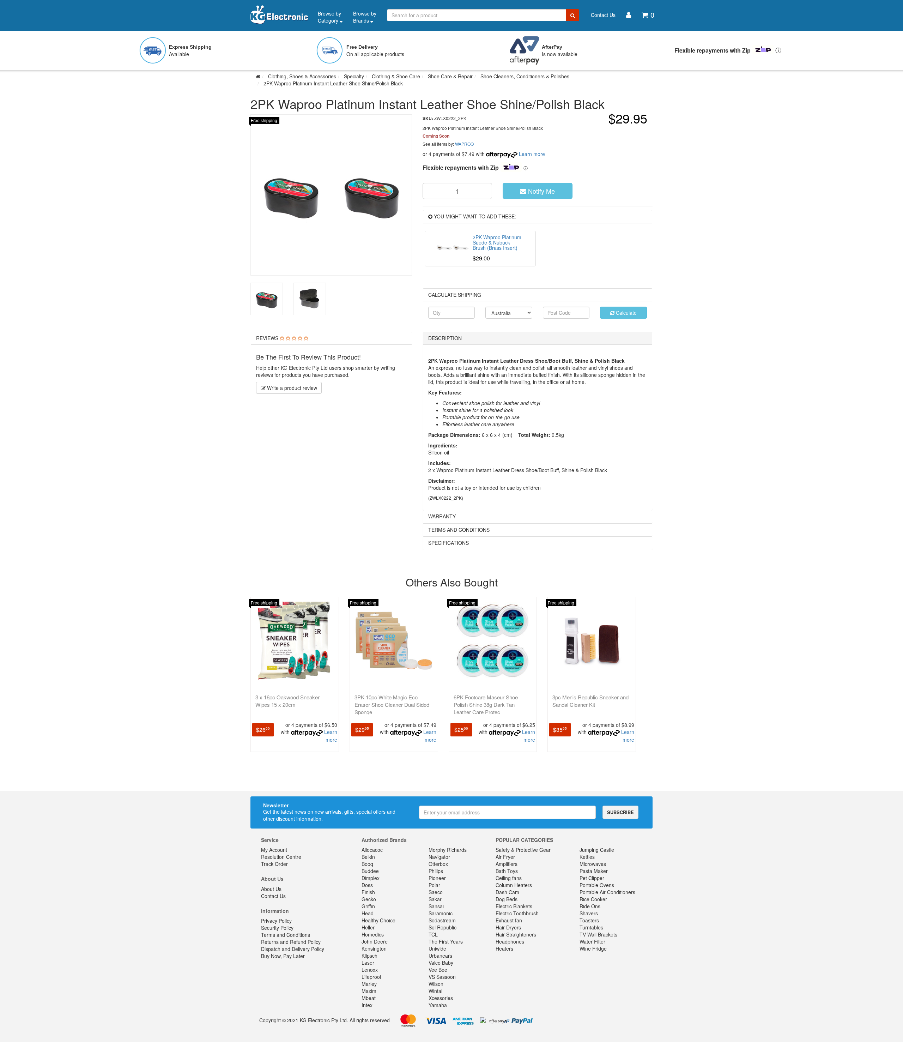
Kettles (587, 856)
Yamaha (438, 1004)
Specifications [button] (448, 542)
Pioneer (437, 877)
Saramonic (441, 913)
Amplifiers (506, 863)
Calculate (625, 312)
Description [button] (445, 338)
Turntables (591, 927)
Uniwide (437, 948)
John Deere (375, 941)
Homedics (373, 934)
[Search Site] (572, 15)
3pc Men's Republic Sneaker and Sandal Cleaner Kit (590, 700)
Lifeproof (371, 976)
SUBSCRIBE (620, 812)
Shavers (589, 913)
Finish (368, 892)
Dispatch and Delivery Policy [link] (292, 948)
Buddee (370, 870)
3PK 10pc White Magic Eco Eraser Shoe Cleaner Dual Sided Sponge (391, 704)
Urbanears (440, 955)
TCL (433, 934)
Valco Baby (441, 962)
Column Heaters (514, 885)
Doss (367, 885)
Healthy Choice (378, 920)
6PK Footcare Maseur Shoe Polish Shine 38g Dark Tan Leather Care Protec (486, 704)
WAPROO (464, 144)
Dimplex (371, 877)
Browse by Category (329, 17)
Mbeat (369, 997)
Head (368, 913)
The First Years (446, 941)
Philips (436, 870)
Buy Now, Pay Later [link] (283, 955)
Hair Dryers (508, 927)
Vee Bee (438, 969)
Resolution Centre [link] (281, 856)
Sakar (435, 899)
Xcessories (441, 997)
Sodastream (442, 920)
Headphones (510, 941)
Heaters (504, 948)
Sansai (436, 906)
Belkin (368, 856)
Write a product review (291, 387)
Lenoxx (370, 969)
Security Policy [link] (277, 927)
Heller (368, 927)
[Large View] (266, 299)
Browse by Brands (364, 17)
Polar (434, 885)
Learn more (532, 153)
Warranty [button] (442, 516)
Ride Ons (590, 906)
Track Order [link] (274, 863)
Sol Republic (442, 927)
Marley (369, 983)
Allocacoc (372, 849)
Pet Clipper (592, 877)
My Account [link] (274, 849)
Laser (368, 962)
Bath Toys (507, 870)
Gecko (369, 899)
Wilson (436, 983)
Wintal (435, 990)
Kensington (374, 948)
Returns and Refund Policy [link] (291, 941)
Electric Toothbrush (517, 913)
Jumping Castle (597, 849)
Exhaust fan (509, 920)
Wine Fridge (593, 948)
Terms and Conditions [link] (285, 934)
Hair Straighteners (516, 934)
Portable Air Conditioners (607, 892)
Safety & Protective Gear (523, 849)
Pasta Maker (594, 870)
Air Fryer (505, 856)
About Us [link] (271, 888)
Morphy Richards (448, 849)
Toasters (589, 920)
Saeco (436, 892)
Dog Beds (506, 899)
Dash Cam (507, 892)
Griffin (368, 906)
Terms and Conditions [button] (459, 529)
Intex (367, 1004)
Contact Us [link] (273, 895)
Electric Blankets (514, 906)
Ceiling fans (509, 877)
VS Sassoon (442, 976)
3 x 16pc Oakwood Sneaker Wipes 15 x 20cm (287, 700)
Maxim (369, 990)
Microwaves (593, 863)
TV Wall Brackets (598, 934)
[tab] (331, 338)
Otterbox (438, 863)
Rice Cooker (593, 899)
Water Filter (592, 941)
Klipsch (369, 955)
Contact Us (603, 14)
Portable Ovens (597, 885)
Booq (367, 863)
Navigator (439, 856)
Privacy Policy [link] (276, 920)
